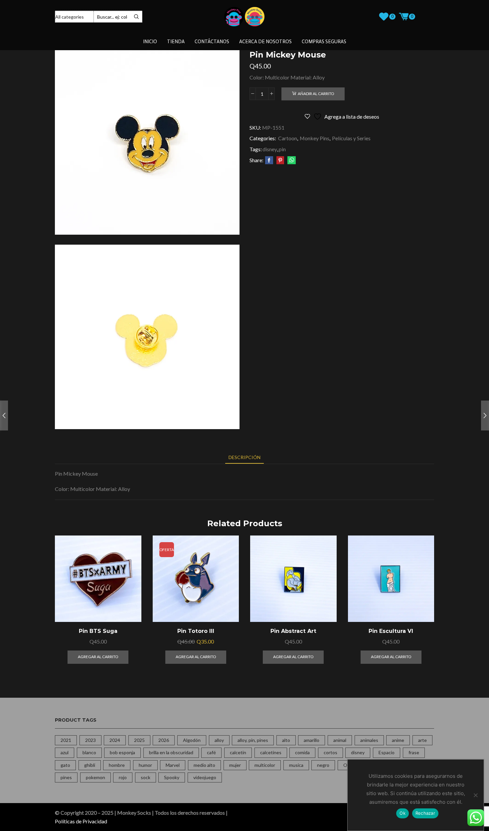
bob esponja (122, 752)
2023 (90, 740)
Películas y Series (351, 138)
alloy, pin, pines (253, 740)
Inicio (150, 42)
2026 (163, 740)
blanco (89, 752)
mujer (235, 765)
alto (286, 740)
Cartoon (287, 138)
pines (66, 777)
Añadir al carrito (316, 93)
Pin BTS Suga (98, 631)
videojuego (204, 777)
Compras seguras (324, 42)
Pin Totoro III (195, 631)
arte (422, 740)
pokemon (95, 777)
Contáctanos (212, 42)
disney (269, 149)
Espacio (387, 752)
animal (339, 740)
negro (323, 765)
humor (145, 765)
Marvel (173, 765)
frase (413, 752)
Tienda (176, 42)
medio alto (204, 765)
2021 (66, 740)
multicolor (264, 765)
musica (296, 765)
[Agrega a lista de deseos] (128, 608)
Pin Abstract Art (293, 631)
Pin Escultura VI (391, 631)
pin (282, 149)
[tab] (244, 457)
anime (398, 740)
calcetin (238, 752)
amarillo (311, 740)
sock (145, 777)
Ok (403, 813)
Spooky (171, 777)
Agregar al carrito (128, 593)
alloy (219, 740)
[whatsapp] (291, 160)
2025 (139, 740)
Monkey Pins (314, 138)
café (211, 752)
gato (65, 765)
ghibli (89, 765)
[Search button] (136, 16)
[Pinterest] (280, 160)
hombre (117, 765)
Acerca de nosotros (265, 42)
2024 (114, 740)
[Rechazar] (475, 795)
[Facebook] (269, 160)
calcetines (270, 752)
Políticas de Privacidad (81, 821)
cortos (330, 752)
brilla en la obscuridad (171, 752)
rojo (123, 777)
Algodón (192, 740)
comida (302, 752)
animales (369, 740)
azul (65, 752)
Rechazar (425, 813)
